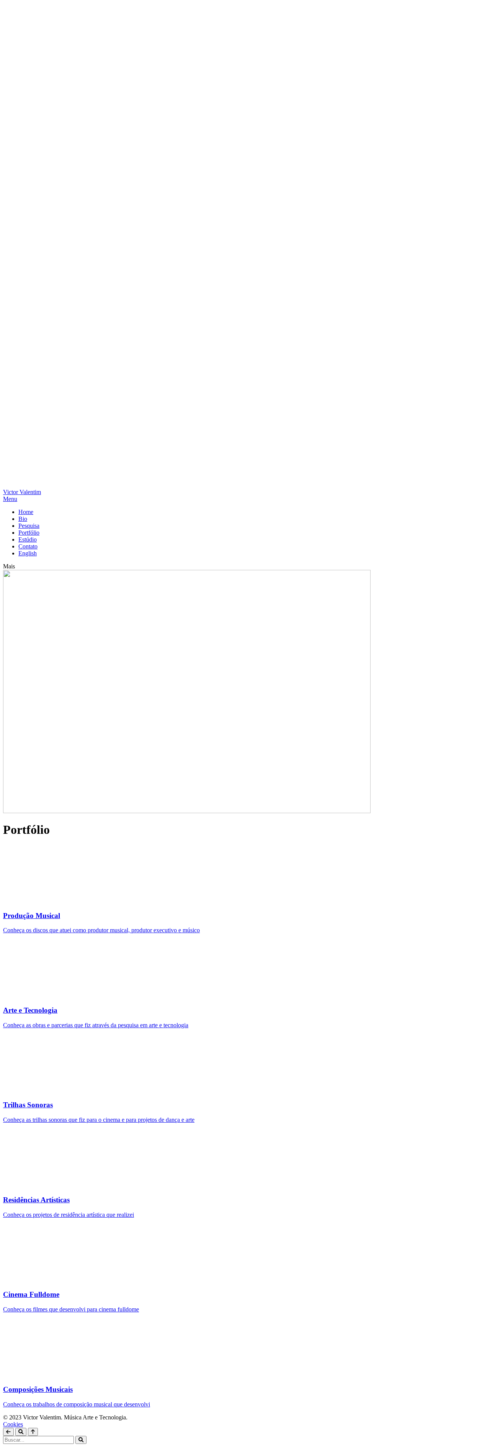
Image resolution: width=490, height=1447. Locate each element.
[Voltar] (8, 1432)
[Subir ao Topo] (33, 1432)
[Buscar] (20, 1432)
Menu (10, 499)
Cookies (13, 1424)
